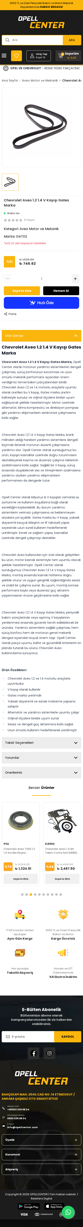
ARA (72, 40)
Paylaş (12, 314)
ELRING (50, 844)
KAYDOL (68, 1037)
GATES (21, 236)
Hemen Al (61, 291)
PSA (6, 844)
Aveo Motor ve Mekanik (40, 80)
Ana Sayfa (10, 80)
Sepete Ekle (21, 291)
